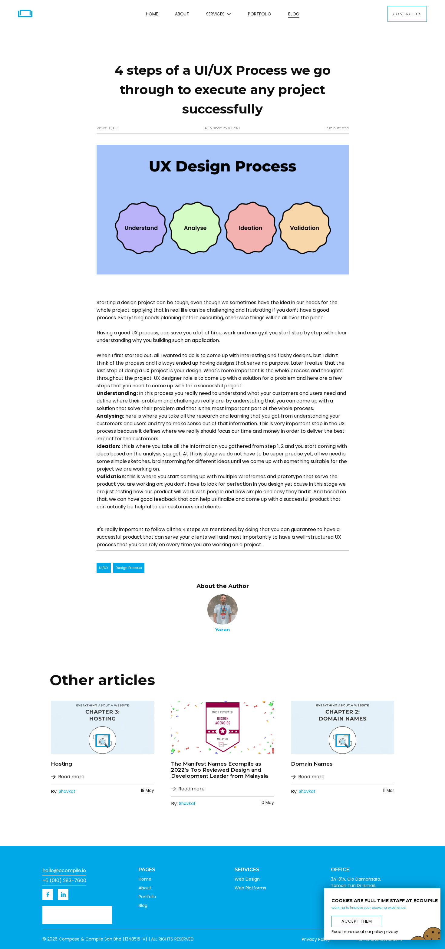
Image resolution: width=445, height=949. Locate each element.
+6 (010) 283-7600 (64, 880)
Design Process (129, 567)
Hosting (61, 764)
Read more (71, 776)
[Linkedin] (63, 894)
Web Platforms (250, 888)
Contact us (407, 13)
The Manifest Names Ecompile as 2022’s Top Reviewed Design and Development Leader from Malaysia (219, 770)
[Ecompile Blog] (102, 727)
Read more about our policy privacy (364, 931)
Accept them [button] (356, 921)
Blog (293, 13)
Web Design (247, 879)
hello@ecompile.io (64, 870)
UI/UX (103, 567)
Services (215, 13)
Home (152, 13)
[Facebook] (47, 894)
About (182, 13)
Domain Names (312, 764)
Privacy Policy (316, 939)
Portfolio (259, 13)
